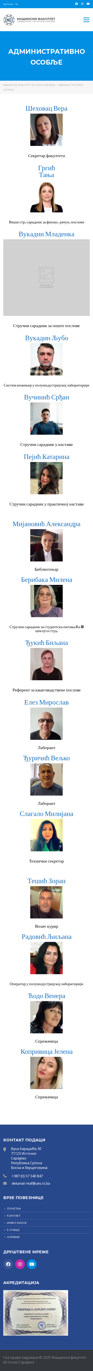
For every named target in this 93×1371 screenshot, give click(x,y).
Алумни (13, 1237)
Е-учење (13, 1230)
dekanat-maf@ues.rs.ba (31, 1183)
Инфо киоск (17, 1223)
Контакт (14, 1216)
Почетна (14, 1208)
